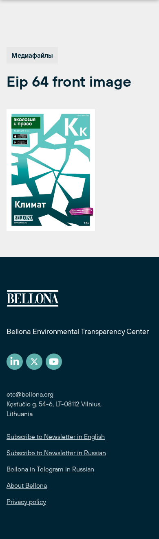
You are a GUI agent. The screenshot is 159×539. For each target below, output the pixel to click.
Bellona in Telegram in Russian (50, 469)
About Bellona (27, 485)
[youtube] (54, 362)
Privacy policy (26, 501)
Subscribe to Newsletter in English (56, 436)
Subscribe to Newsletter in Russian (56, 452)
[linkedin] (15, 362)
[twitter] (34, 362)
